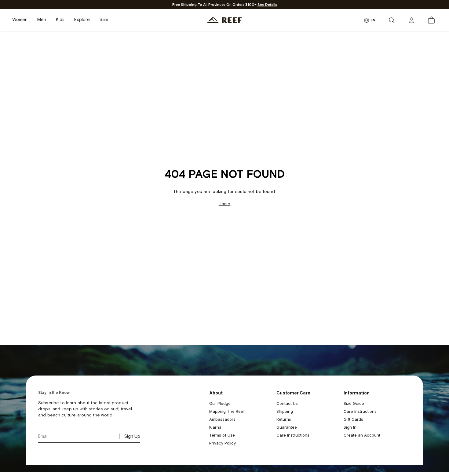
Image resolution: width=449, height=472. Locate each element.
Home (225, 203)
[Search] (391, 20)
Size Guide (354, 403)
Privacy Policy (222, 443)
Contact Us (287, 403)
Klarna (215, 427)
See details (267, 4)
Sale (104, 19)
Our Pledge (220, 403)
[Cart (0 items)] (431, 20)
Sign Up (132, 436)
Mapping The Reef (227, 411)
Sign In (350, 427)
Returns (283, 419)
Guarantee (286, 427)
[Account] (411, 20)
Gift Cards (353, 419)
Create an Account (362, 435)
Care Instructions (292, 435)
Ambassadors (222, 419)
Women (19, 19)
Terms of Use (222, 435)
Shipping (284, 411)
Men (41, 19)
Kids (60, 19)
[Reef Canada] (224, 20)
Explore (82, 19)
